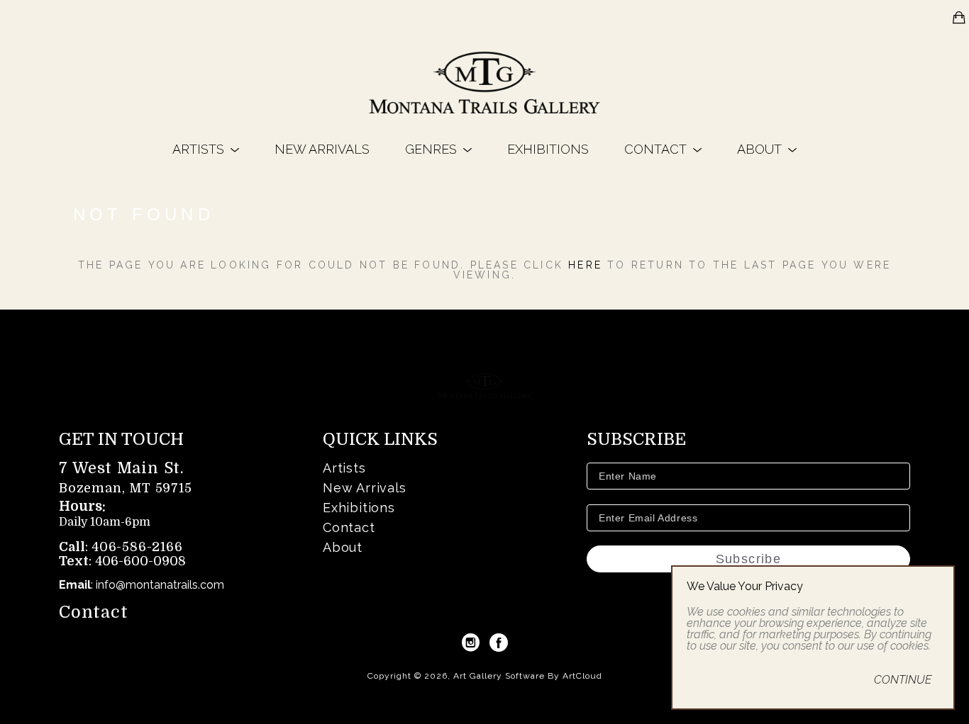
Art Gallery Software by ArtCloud (527, 676)
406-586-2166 (137, 547)
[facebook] (498, 642)
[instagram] (470, 642)
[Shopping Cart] (959, 18)
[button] (205, 149)
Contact (93, 612)
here (585, 265)
